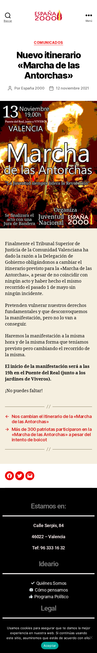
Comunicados (48, 42)
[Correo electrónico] (29, 475)
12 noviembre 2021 (72, 88)
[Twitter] (19, 475)
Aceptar (50, 646)
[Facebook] (9, 475)
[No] (90, 637)
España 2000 (32, 88)
